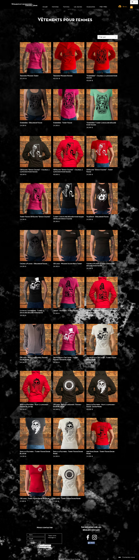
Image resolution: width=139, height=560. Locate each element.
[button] (131, 6)
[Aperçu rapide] (35, 57)
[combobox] (107, 37)
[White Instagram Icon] (94, 537)
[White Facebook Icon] (88, 537)
